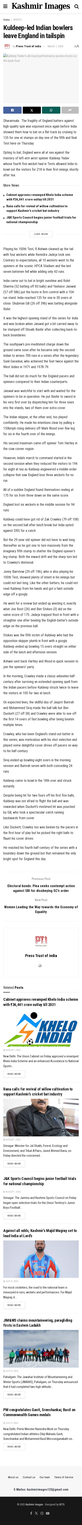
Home (6, 19)
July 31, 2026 (11, 1281)
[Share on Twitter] (32, 110)
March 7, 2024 (55, 46)
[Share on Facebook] (12, 110)
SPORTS (17, 19)
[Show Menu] (5, 6)
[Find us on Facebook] (31, 1513)
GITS (61, 1504)
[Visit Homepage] (41, 6)
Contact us (29, 1477)
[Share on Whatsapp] (51, 110)
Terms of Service (63, 1477)
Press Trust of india (28, 46)
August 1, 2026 (13, 1050)
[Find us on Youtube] (47, 1513)
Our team (45, 1477)
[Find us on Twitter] (36, 1513)
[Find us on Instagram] (42, 1513)
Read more (16, 1073)
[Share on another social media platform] (70, 110)
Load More (41, 234)
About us (13, 1477)
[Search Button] (76, 6)
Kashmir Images (34, 1504)
